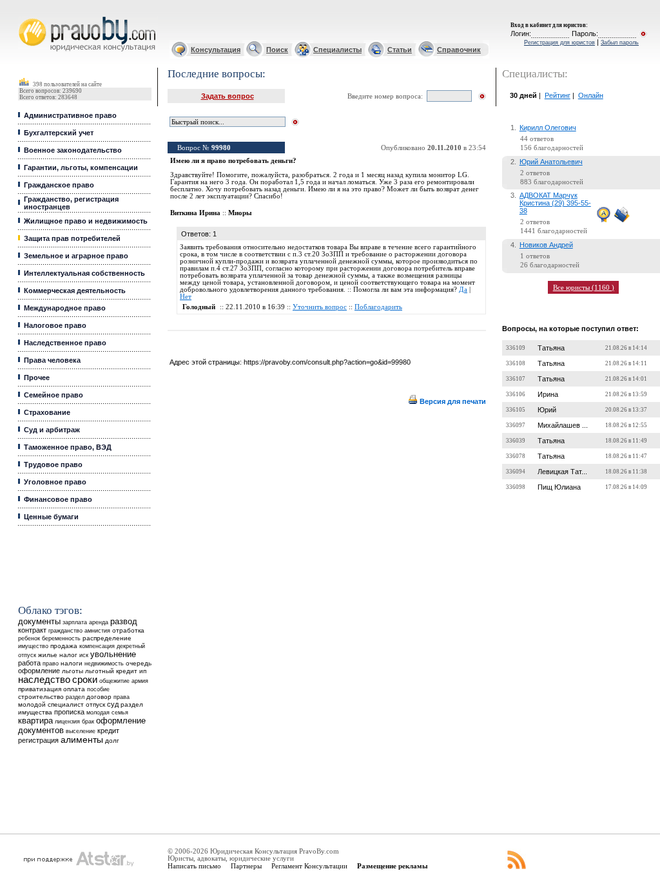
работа (29, 663)
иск (83, 655)
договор (99, 696)
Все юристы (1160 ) (583, 287)
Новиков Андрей (546, 245)
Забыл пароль (620, 42)
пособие (98, 689)
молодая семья (107, 712)
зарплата (75, 622)
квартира (35, 720)
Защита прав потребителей (72, 238)
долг (112, 740)
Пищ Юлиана (559, 487)
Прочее (37, 377)
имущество (33, 646)
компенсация (97, 646)
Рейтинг (557, 95)
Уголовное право (55, 482)
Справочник (459, 49)
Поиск (277, 49)
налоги (71, 663)
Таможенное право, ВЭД (68, 447)
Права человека (52, 360)
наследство (44, 679)
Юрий (547, 410)
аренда (98, 622)
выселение (80, 730)
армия (139, 681)
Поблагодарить (378, 307)
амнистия (97, 630)
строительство (41, 696)
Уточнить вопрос (320, 307)
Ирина (548, 394)
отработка (128, 630)
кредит (108, 730)
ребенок (29, 638)
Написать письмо (194, 866)
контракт (32, 630)
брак (88, 721)
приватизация (39, 689)
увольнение (113, 654)
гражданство (65, 630)
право (51, 663)
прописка (69, 712)
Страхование (47, 412)
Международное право (65, 308)
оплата (74, 689)
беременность (61, 638)
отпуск (95, 704)
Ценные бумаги (51, 517)
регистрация (38, 740)
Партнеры (246, 866)
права (121, 697)
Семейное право (53, 395)
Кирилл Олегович (547, 127)
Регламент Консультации (309, 866)
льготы (72, 670)
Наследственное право (65, 343)
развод (123, 621)
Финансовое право (58, 499)
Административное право (70, 115)
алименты (82, 740)
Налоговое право (55, 325)
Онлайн (590, 95)
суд (113, 704)
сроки (84, 679)
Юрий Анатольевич (551, 162)
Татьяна (551, 348)
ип (142, 670)
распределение (106, 638)
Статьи (399, 49)
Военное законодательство (73, 150)
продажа (63, 645)
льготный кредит (111, 670)
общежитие (114, 680)
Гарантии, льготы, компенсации (81, 167)
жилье (47, 654)
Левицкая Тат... (562, 471)
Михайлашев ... (563, 425)
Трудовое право (53, 464)
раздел (75, 697)
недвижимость (104, 663)
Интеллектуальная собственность (84, 273)
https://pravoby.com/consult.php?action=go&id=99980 (327, 362)
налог (68, 654)
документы (39, 621)
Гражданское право (59, 185)
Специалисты (337, 49)
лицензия (67, 721)
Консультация (215, 49)
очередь (138, 663)
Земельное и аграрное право (76, 256)
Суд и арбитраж (52, 430)
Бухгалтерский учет (58, 133)
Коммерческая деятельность (75, 290)
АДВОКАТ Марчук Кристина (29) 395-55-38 (555, 203)
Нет (185, 296)
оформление (39, 670)
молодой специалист (51, 704)
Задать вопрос (227, 96)
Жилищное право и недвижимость (86, 221)
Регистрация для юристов (559, 42)
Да (463, 289)
